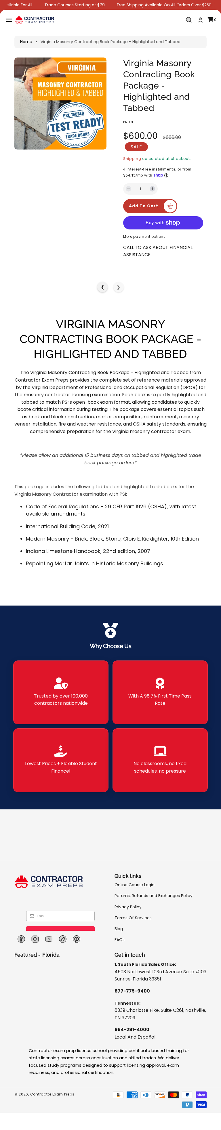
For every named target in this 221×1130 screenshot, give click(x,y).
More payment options (144, 236)
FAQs (120, 940)
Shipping (132, 158)
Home (26, 42)
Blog (119, 929)
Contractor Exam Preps (52, 1094)
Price (128, 122)
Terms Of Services (133, 918)
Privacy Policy (128, 907)
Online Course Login (135, 885)
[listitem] (60, 692)
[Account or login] (200, 20)
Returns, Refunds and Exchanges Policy (154, 896)
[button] (9, 19)
